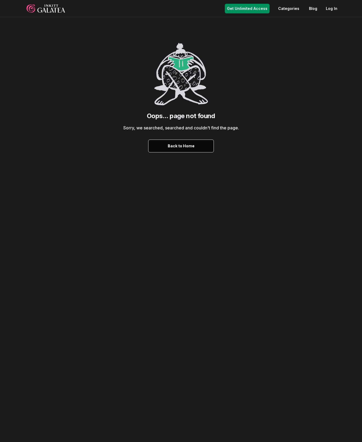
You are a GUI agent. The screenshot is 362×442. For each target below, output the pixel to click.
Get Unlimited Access (247, 8)
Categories (288, 8)
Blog (313, 8)
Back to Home (181, 146)
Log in (331, 8)
